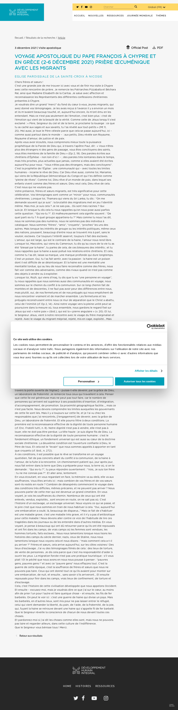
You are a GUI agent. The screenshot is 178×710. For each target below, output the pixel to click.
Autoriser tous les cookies (140, 381)
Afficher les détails (146, 370)
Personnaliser (86, 381)
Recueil (19, 37)
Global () (155, 7)
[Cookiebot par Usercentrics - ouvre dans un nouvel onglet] (149, 326)
